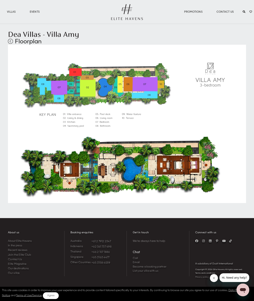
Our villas (14, 273)
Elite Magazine (17, 264)
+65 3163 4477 (100, 257)
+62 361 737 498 (101, 247)
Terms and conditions (205, 273)
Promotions (193, 12)
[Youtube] (223, 241)
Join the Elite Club (19, 255)
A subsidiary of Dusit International (214, 264)
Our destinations (18, 268)
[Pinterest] (217, 241)
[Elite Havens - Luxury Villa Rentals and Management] (127, 18)
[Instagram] (203, 241)
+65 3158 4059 (100, 263)
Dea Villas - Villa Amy (43, 34)
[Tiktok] (230, 241)
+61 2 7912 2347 (101, 241)
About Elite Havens (20, 241)
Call (135, 258)
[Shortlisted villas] (250, 12)
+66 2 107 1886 (100, 252)
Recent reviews (18, 250)
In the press (15, 245)
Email (136, 262)
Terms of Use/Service (29, 295)
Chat (136, 252)
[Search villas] (244, 12)
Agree (51, 295)
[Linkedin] (210, 241)
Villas (11, 12)
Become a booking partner (149, 267)
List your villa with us (145, 271)
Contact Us (225, 12)
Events (35, 12)
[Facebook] (196, 241)
